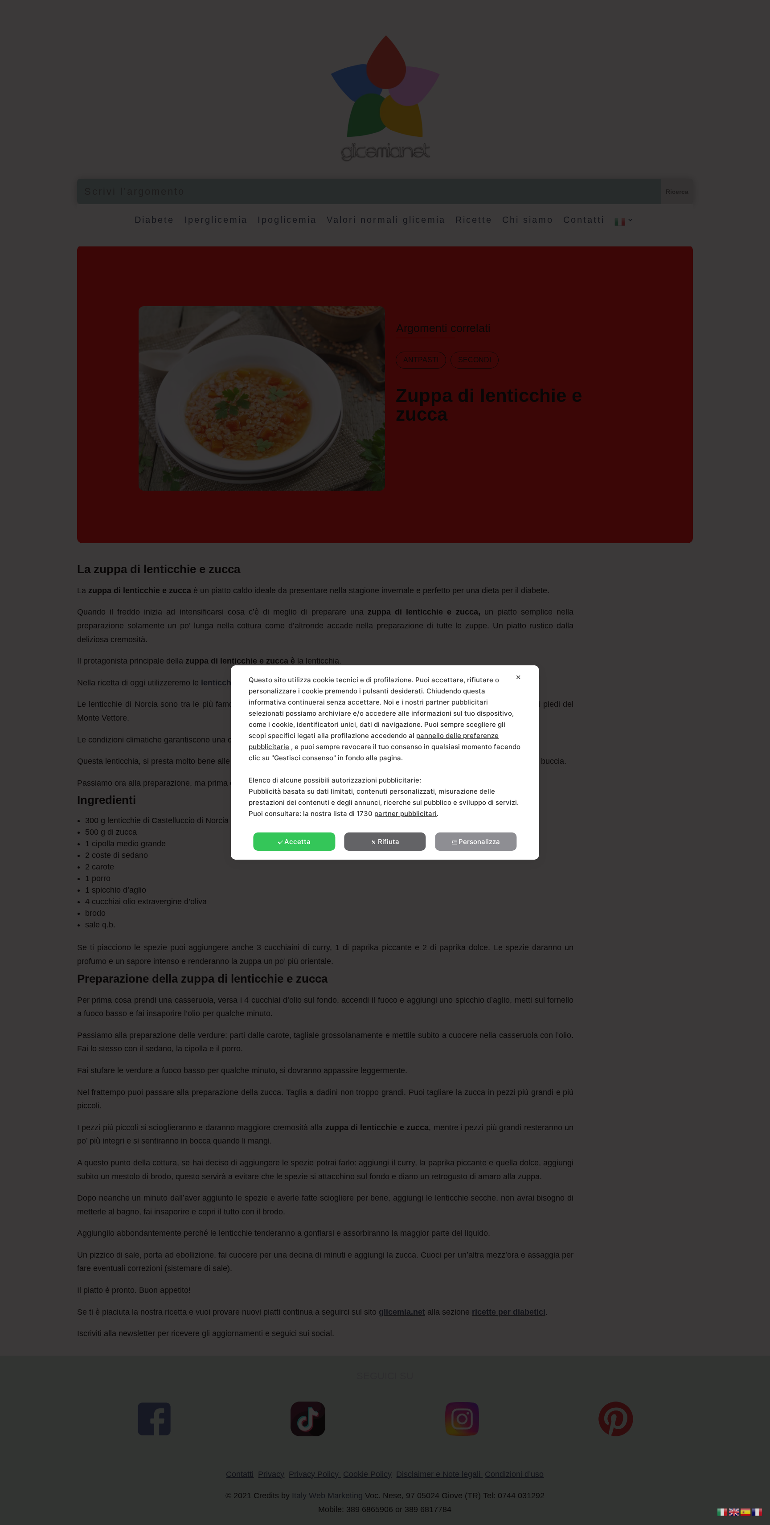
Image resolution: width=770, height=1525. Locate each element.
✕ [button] (518, 677)
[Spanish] (746, 1511)
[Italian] (723, 1511)
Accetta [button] (297, 841)
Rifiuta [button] (388, 841)
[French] (757, 1511)
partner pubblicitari (405, 813)
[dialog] (385, 762)
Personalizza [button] (479, 841)
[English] (734, 1511)
